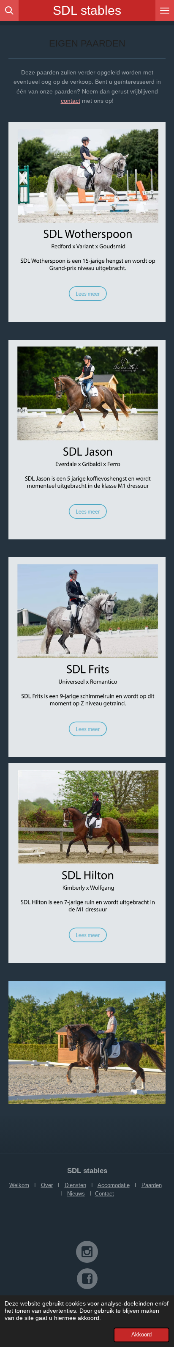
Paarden (151, 1185)
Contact (104, 1193)
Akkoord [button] (141, 1335)
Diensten (75, 1185)
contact (70, 100)
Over (47, 1185)
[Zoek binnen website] (9, 10)
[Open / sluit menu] (164, 10)
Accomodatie (114, 1185)
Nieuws (76, 1193)
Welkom (19, 1185)
